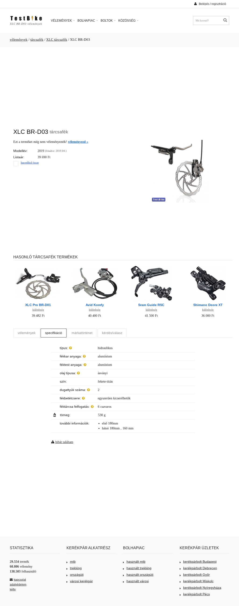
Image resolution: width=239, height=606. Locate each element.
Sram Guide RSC (151, 305)
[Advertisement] (119, 85)
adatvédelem (18, 584)
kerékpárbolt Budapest (200, 561)
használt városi (138, 581)
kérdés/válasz (112, 333)
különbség (38, 309)
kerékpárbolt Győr (196, 574)
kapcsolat (20, 579)
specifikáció (53, 333)
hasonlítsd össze (30, 162)
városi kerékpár (81, 581)
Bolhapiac (86, 20)
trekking (76, 568)
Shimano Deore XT (208, 305)
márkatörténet (82, 333)
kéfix (13, 589)
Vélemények (62, 20)
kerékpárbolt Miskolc (198, 581)
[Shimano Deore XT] (208, 266)
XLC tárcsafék (56, 39)
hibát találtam (64, 442)
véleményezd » (78, 142)
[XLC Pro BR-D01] (38, 266)
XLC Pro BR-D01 (38, 305)
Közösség (127, 20)
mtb (73, 561)
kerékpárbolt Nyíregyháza (202, 587)
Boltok (107, 20)
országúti (77, 574)
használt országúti (140, 574)
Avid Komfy (95, 305)
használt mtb (136, 561)
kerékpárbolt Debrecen (200, 568)
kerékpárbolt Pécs (196, 594)
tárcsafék (36, 39)
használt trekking (139, 568)
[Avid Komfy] (95, 266)
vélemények (19, 39)
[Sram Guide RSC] (151, 266)
